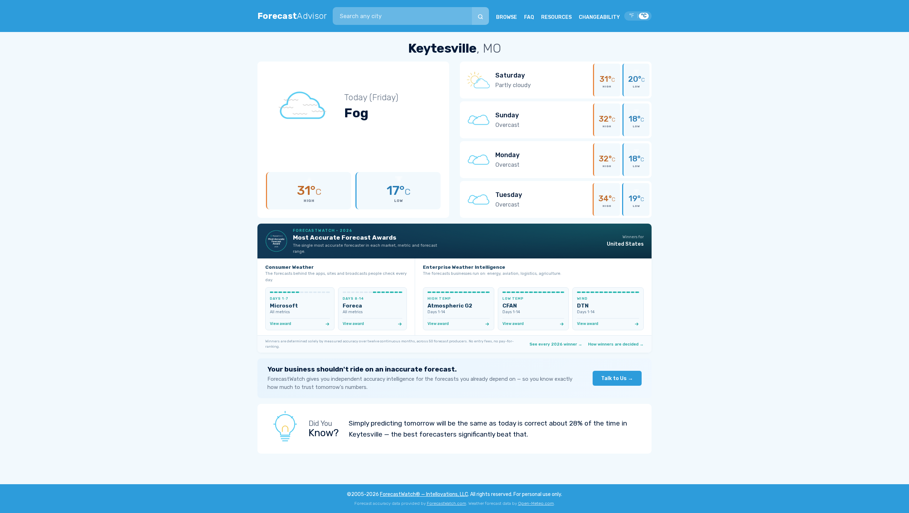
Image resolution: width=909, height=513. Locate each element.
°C (644, 16)
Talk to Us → (617, 378)
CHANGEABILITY (599, 17)
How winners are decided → (616, 344)
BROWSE (506, 17)
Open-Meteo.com (536, 503)
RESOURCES (556, 17)
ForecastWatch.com (446, 503)
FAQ (529, 17)
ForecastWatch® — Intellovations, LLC (424, 494)
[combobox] (402, 16)
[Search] (480, 16)
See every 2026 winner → (555, 344)
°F (631, 16)
